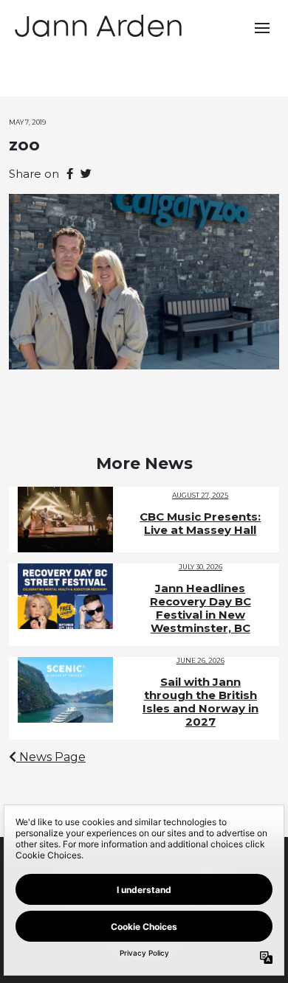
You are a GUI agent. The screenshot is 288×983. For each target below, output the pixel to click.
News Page (51, 757)
